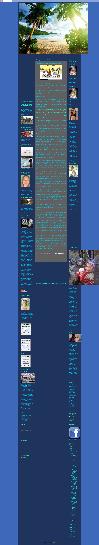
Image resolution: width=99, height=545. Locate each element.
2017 (71, 448)
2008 (71, 536)
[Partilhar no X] (61, 253)
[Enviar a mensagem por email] (58, 253)
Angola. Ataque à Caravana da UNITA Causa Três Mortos (74, 503)
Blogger (53, 542)
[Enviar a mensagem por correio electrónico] (56, 253)
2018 (71, 446)
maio (72, 520)
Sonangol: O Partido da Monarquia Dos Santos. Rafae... (74, 509)
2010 (71, 533)
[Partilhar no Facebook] (62, 253)
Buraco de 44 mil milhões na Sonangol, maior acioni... (74, 488)
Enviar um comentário (42, 258)
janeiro (72, 522)
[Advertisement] (51, 272)
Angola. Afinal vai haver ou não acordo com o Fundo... (74, 471)
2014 (71, 526)
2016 (71, 450)
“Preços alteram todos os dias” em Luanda (74, 483)
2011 (71, 531)
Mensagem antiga (60, 283)
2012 (71, 529)
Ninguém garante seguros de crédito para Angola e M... (74, 477)
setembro (73, 451)
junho (72, 455)
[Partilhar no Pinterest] (63, 253)
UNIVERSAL (26, 5)
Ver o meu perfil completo (26, 459)
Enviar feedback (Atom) (46, 287)
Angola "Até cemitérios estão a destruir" (73, 494)
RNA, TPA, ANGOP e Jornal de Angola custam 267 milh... (74, 464)
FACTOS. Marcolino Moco (73, 498)
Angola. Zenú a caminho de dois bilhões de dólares (74, 458)
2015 (71, 524)
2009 (71, 534)
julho (72, 453)
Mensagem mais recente (43, 283)
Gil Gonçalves (26, 457)
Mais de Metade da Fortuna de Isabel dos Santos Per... (74, 516)
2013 (71, 527)
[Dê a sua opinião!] (59, 253)
